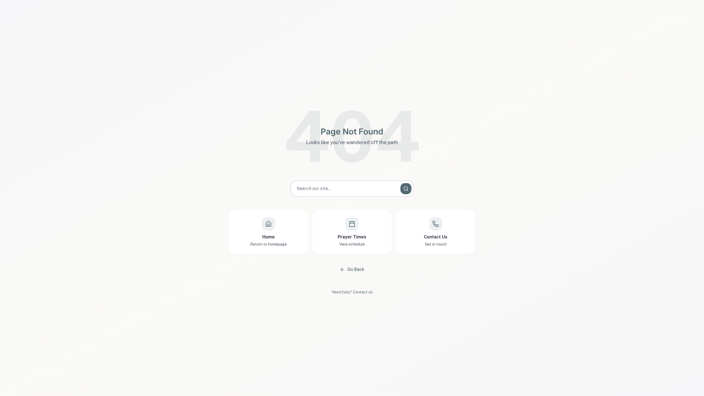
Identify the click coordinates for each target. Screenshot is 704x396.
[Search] (405, 188)
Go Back (355, 269)
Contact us (363, 292)
